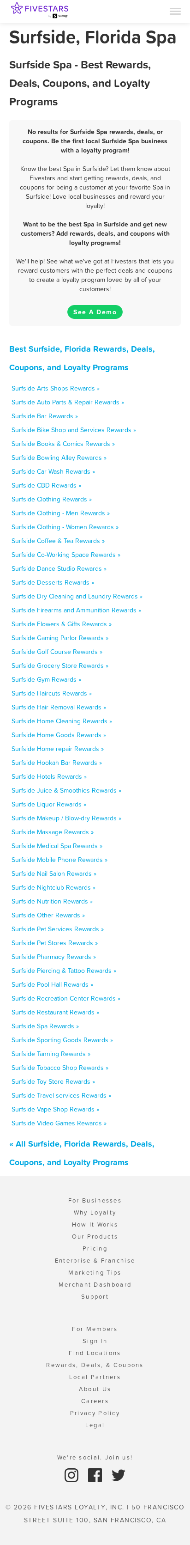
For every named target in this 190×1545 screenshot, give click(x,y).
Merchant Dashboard (95, 1284)
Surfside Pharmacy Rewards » (54, 956)
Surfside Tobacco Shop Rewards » (60, 1067)
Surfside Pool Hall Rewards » (52, 984)
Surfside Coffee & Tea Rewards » (58, 540)
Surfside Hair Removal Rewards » (59, 707)
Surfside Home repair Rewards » (58, 748)
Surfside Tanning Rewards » (51, 1053)
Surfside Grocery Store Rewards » (60, 665)
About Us (95, 1389)
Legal (95, 1425)
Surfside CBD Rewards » (46, 485)
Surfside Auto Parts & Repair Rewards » (68, 402)
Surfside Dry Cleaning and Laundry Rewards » (77, 596)
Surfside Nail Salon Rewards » (54, 873)
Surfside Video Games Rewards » (59, 1123)
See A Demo (95, 312)
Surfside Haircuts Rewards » (52, 693)
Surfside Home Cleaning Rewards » (62, 721)
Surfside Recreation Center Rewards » (66, 998)
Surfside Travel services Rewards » (61, 1095)
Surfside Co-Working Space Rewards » (66, 554)
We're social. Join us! (95, 1457)
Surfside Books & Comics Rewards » (63, 443)
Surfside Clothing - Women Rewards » (65, 526)
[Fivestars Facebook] (96, 1474)
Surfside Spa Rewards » (45, 1026)
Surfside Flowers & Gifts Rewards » (62, 624)
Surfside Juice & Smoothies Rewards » (66, 790)
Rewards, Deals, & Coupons (95, 1365)
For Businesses (95, 1200)
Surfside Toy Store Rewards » (53, 1081)
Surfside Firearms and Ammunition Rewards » (76, 610)
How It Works (95, 1224)
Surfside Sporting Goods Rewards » (62, 1039)
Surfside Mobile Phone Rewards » (59, 859)
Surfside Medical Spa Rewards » (57, 845)
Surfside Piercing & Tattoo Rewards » (64, 970)
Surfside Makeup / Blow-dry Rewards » (66, 818)
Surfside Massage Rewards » (53, 832)
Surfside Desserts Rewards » (53, 582)
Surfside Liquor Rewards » (49, 804)
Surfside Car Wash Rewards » (53, 471)
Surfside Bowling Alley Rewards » (59, 457)
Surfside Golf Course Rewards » (57, 651)
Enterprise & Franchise (95, 1260)
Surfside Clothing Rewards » (52, 499)
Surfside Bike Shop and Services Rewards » (74, 429)
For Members (95, 1329)
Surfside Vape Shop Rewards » (55, 1109)
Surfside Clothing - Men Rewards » (61, 513)
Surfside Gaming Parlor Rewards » (60, 637)
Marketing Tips (94, 1272)
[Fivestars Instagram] (72, 1474)
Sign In (95, 1341)
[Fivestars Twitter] (118, 1474)
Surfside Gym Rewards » (46, 679)
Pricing (95, 1248)
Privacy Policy (95, 1413)
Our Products (95, 1236)
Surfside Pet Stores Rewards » (55, 942)
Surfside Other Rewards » (48, 915)
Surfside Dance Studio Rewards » (59, 568)
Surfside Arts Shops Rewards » (56, 388)
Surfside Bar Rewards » (45, 416)
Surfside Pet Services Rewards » (58, 929)
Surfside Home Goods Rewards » (59, 734)
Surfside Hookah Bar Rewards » (57, 762)
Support (95, 1296)
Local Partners (95, 1377)
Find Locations (95, 1353)
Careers (95, 1401)
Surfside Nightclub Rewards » (53, 887)
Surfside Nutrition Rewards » (52, 901)
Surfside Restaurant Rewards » (55, 1012)
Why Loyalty (95, 1212)
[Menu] (175, 10)
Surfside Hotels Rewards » (49, 776)
